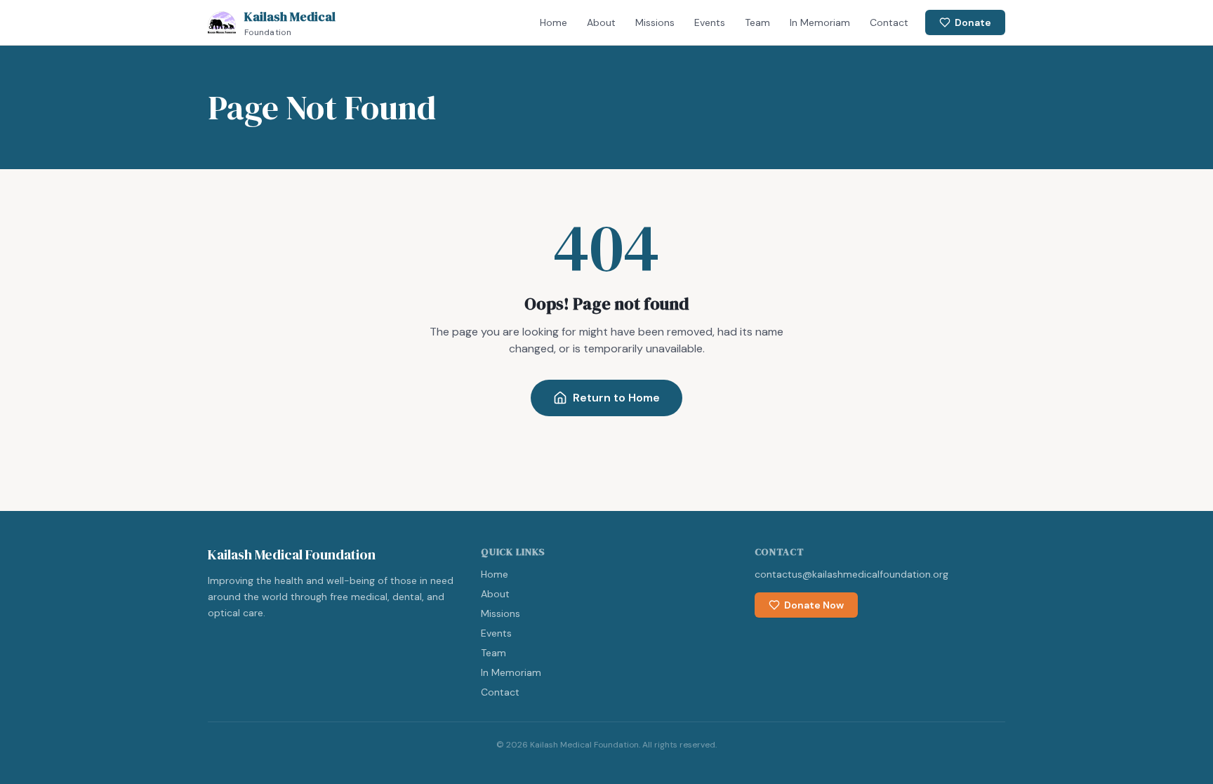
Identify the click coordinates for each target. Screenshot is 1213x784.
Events (709, 22)
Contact (889, 22)
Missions (655, 22)
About (601, 22)
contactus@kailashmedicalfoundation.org (851, 574)
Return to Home (616, 397)
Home (553, 22)
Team (757, 22)
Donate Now (814, 605)
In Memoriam (820, 22)
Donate (973, 22)
